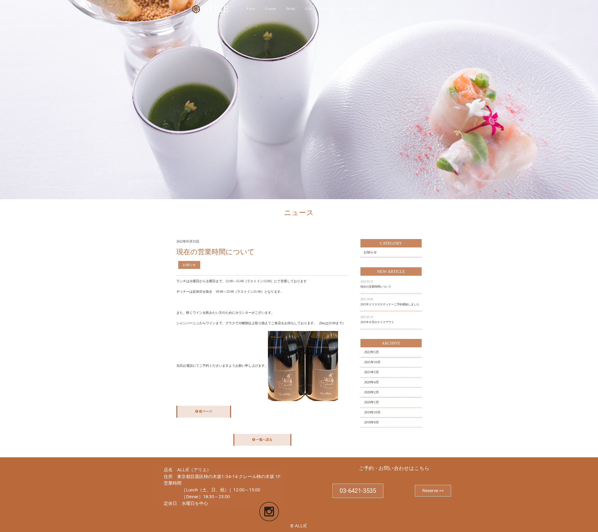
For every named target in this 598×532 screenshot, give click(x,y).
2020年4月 (371, 382)
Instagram (350, 9)
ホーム (21, 223)
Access (327, 9)
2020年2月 (371, 392)
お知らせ (370, 252)
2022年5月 (371, 352)
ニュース (36, 223)
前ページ (205, 411)
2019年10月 (372, 412)
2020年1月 (371, 402)
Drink (290, 9)
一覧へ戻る (263, 439)
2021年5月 (371, 372)
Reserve (374, 9)
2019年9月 (371, 422)
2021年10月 (372, 362)
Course (270, 9)
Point (251, 9)
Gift (308, 9)
